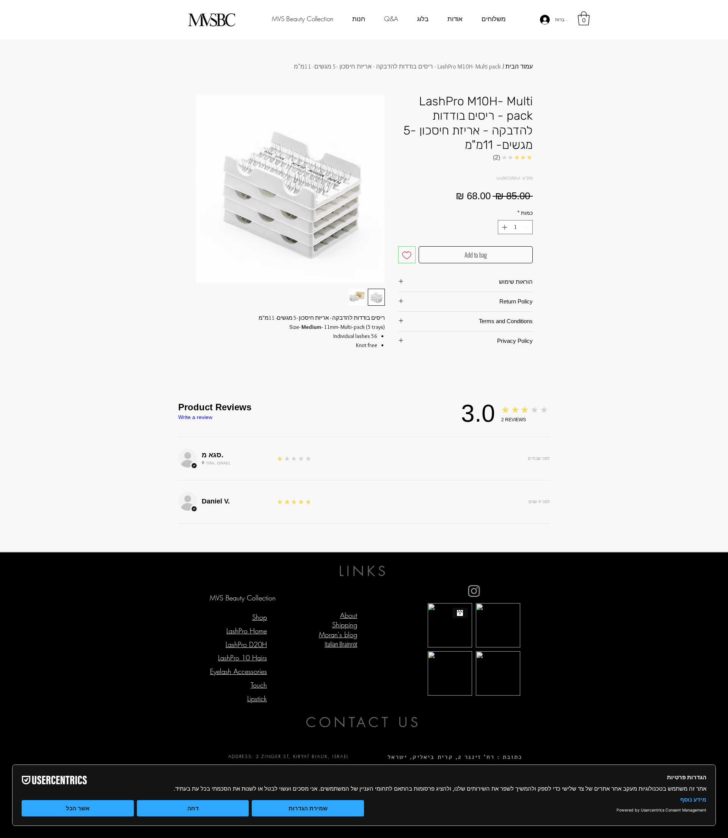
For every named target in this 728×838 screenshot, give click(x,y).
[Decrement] (527, 227)
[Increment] (503, 227)
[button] (584, 18)
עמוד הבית (519, 66)
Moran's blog (338, 634)
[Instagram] (474, 591)
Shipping (344, 624)
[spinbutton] (515, 227)
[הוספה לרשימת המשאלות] (407, 255)
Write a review (195, 417)
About (348, 615)
